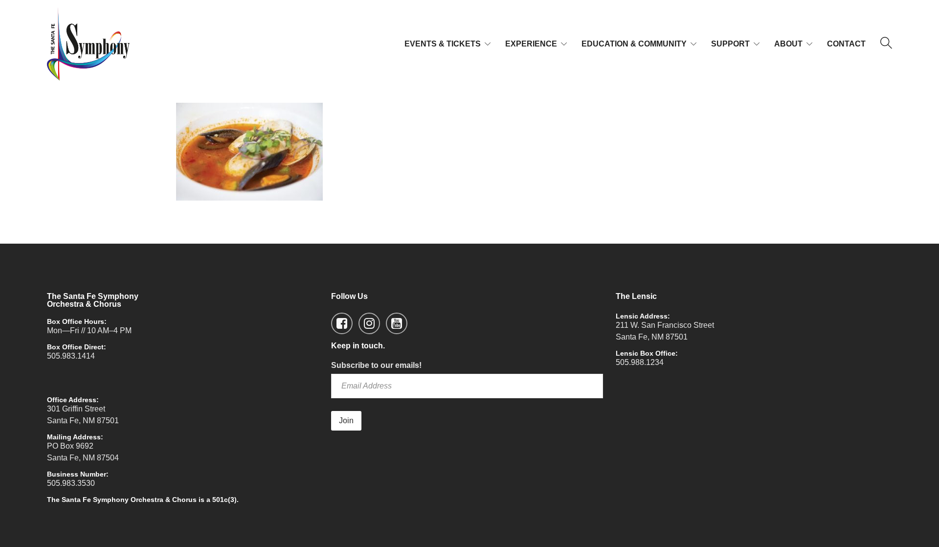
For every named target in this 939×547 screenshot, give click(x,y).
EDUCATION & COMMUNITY (634, 44)
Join (346, 420)
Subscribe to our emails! (376, 365)
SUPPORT (730, 44)
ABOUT (788, 44)
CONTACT (846, 44)
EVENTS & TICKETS (442, 44)
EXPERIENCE (531, 44)
